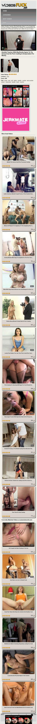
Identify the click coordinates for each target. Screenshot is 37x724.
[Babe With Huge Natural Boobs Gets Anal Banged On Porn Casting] (18, 264)
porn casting (30, 80)
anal (9, 80)
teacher (22, 82)
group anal (8, 82)
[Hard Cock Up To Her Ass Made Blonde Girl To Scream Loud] (18, 682)
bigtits (15, 80)
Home (5, 11)
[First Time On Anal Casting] (18, 487)
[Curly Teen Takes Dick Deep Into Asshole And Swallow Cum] (18, 586)
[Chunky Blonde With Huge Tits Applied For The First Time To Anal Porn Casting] (18, 232)
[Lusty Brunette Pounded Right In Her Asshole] (18, 650)
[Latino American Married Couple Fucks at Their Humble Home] (18, 168)
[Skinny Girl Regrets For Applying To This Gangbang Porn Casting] (18, 200)
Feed (4, 23)
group (5, 80)
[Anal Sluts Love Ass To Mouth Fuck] (18, 554)
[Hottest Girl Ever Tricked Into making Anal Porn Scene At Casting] (18, 455)
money (3, 82)
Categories (7, 15)
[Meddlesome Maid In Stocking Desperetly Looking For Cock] (18, 618)
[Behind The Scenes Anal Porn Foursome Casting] (18, 136)
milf (12, 80)
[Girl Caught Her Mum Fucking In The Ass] (18, 523)
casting (24, 80)
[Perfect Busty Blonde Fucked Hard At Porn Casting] (18, 296)
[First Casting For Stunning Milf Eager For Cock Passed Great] (18, 359)
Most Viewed (7, 19)
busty (17, 82)
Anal (8, 76)
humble (19, 80)
